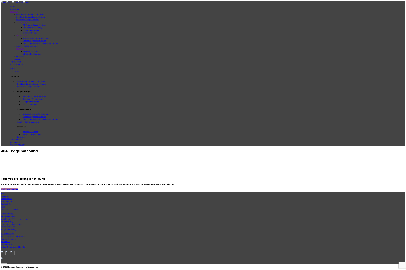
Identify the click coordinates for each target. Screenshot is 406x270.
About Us (5, 196)
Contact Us (6, 204)
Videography (6, 244)
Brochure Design (8, 227)
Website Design (7, 234)
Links (3, 206)
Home (3, 193)
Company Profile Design (11, 224)
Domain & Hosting (8, 239)
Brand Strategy (7, 213)
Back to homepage (9, 189)
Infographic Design (9, 229)
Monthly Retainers (8, 216)
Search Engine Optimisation (13, 236)
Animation (5, 242)
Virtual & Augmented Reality (13, 247)
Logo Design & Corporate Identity (15, 219)
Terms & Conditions (9, 209)
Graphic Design (7, 221)
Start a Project (7, 201)
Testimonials (6, 199)
